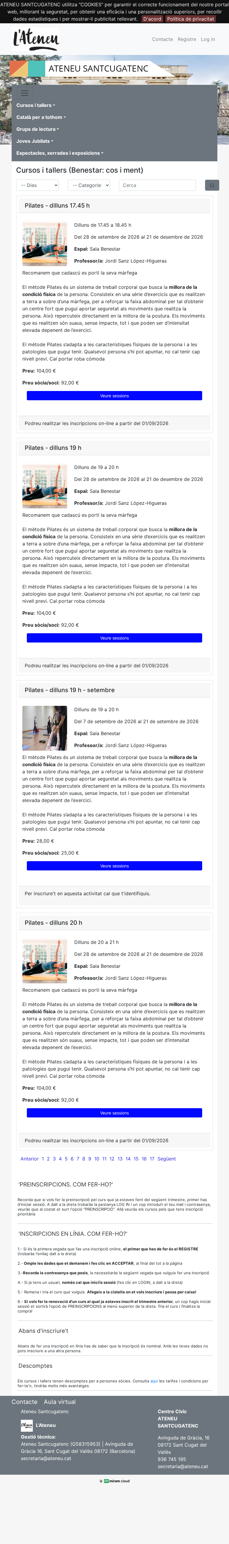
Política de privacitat (190, 19)
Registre (187, 39)
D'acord (152, 19)
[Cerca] (212, 185)
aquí (154, 1381)
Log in (208, 39)
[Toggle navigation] (24, 93)
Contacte (162, 39)
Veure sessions (114, 395)
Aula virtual (60, 1401)
